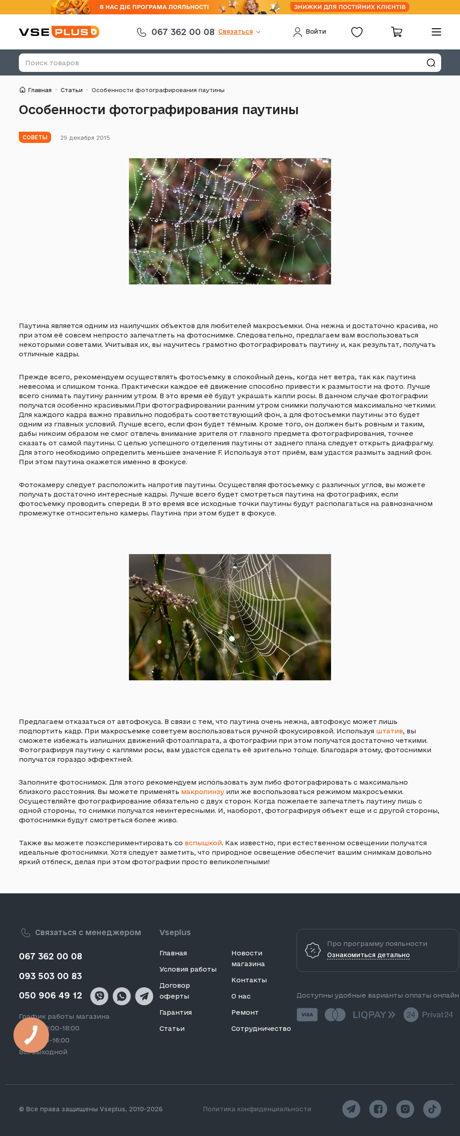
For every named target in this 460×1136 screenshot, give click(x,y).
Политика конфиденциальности (257, 1109)
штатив (389, 731)
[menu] (433, 31)
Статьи (72, 90)
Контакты (249, 980)
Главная (40, 90)
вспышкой (203, 843)
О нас (241, 996)
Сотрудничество (261, 1028)
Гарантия (175, 1012)
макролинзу (202, 791)
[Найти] (430, 62)
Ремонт (245, 1012)
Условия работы (188, 969)
